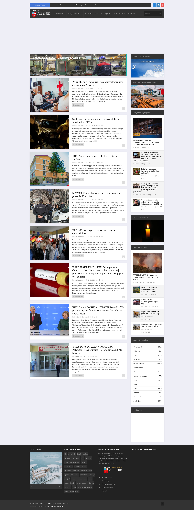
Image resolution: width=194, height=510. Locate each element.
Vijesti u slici (147, 397)
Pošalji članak (107, 477)
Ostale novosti (79, 88)
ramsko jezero (81, 483)
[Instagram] (158, 5)
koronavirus (68, 466)
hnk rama (76, 458)
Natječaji (147, 359)
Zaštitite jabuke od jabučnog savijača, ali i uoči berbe (150, 171)
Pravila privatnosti (108, 484)
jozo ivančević (75, 462)
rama (90, 479)
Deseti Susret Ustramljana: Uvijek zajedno (149, 302)
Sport (107, 13)
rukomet (91, 483)
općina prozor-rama (71, 475)
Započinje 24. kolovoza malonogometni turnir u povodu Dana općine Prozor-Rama (96, 5)
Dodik (79, 454)
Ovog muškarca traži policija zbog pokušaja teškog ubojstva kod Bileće (151, 202)
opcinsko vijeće (86, 470)
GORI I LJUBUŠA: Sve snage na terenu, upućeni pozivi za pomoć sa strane (146, 277)
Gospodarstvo (74, 13)
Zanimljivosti (119, 13)
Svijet (147, 388)
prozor (74, 479)
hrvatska (88, 458)
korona (84, 462)
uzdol (72, 491)
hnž (82, 458)
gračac (85, 454)
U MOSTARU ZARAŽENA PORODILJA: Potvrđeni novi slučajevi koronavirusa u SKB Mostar (97, 349)
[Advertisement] (97, 37)
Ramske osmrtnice (147, 376)
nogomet (76, 470)
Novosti (59, 13)
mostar (84, 466)
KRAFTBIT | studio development (53, 506)
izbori (66, 462)
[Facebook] (155, 5)
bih (65, 454)
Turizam (98, 13)
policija (92, 475)
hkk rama (67, 458)
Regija (76, 317)
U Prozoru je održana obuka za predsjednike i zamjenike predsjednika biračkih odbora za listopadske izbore (147, 157)
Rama (137, 147)
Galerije (131, 13)
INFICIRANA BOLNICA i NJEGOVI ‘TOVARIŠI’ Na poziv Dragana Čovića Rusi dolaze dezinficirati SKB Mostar (98, 310)
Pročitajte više (78, 105)
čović (77, 491)
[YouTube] (162, 5)
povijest (67, 479)
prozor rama (82, 479)
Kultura (88, 13)
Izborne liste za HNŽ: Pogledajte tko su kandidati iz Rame (149, 289)
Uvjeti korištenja (107, 487)
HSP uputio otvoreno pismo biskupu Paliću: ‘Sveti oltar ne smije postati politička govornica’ (146, 188)
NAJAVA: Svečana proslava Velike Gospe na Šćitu (151, 325)
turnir (66, 491)
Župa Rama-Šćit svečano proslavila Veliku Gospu (150, 313)
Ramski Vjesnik (46, 503)
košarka (77, 466)
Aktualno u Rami (40, 5)
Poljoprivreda (148, 176)
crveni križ (71, 454)
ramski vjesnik (69, 483)
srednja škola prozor (84, 487)
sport (74, 487)
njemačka (67, 470)
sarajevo (67, 487)
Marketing (105, 481)
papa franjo (84, 475)
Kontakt (104, 491)
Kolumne (147, 351)
